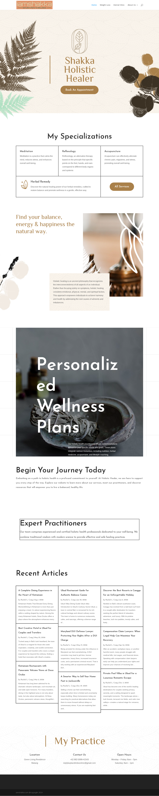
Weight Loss (105, 5)
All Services (122, 186)
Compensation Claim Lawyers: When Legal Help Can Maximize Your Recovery (121, 635)
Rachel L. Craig (27, 600)
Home (94, 5)
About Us (132, 5)
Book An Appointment (79, 90)
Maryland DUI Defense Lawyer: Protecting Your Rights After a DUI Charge (79, 635)
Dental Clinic (119, 5)
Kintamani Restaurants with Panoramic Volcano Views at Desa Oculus (35, 670)
